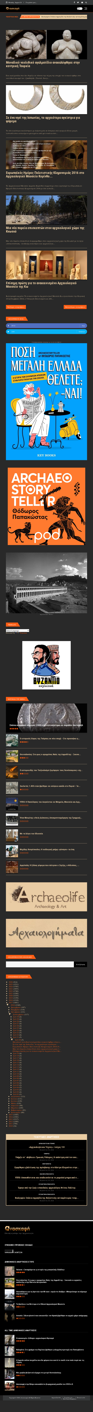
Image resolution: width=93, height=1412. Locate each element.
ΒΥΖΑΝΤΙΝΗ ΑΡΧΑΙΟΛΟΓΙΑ (47, 1184)
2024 (11, 986)
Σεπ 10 (16, 1074)
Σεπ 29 (16, 1019)
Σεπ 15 (16, 1062)
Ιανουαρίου (16, 1112)
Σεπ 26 (16, 1026)
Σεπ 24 (16, 1030)
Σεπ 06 (16, 1083)
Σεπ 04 (16, 1087)
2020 (11, 995)
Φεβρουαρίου (17, 1110)
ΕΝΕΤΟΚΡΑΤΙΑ (46, 1164)
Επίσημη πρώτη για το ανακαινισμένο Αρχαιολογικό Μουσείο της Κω (41, 285)
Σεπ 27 (16, 1023)
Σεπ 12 (16, 1069)
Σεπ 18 (16, 1055)
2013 (11, 1119)
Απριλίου (15, 1105)
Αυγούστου (16, 1096)
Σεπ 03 (16, 1089)
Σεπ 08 (16, 1078)
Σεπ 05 (16, 1085)
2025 (11, 984)
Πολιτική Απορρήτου (69, 1399)
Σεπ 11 (16, 1071)
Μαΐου (14, 1103)
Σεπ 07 (16, 1080)
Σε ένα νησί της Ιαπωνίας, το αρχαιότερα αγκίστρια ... (35, 1044)
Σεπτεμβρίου (18, 1014)
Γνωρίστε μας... (31, 2)
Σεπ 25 (16, 1028)
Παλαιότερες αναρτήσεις (75, 307)
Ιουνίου (14, 1101)
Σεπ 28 (16, 1021)
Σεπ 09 (16, 1076)
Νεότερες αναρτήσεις (15, 307)
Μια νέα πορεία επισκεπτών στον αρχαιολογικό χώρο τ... (37, 1049)
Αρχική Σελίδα (56, 1397)
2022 (11, 991)
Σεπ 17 (16, 1058)
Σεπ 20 (18, 1040)
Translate (23, 633)
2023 (11, 989)
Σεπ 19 (16, 1053)
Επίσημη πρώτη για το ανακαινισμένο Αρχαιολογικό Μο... (37, 1051)
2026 (11, 982)
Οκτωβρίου (16, 1012)
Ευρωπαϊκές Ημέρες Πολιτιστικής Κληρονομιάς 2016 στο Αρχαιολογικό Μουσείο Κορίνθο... (45, 174)
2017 (11, 1002)
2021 (11, 993)
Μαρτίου (15, 1108)
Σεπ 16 (16, 1060)
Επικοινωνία (81, 1397)
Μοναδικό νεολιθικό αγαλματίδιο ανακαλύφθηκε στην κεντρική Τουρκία (43, 64)
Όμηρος (47, 1153)
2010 (11, 1126)
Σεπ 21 (16, 1037)
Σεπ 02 (16, 1092)
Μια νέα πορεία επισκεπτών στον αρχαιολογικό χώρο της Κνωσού (45, 229)
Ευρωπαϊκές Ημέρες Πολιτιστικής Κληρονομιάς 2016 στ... (37, 1046)
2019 (11, 998)
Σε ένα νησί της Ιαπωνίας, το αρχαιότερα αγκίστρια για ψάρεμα (43, 119)
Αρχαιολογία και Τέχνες (47, 1143)
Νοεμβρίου (16, 1009)
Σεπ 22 (16, 1035)
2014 (11, 1117)
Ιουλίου (14, 1098)
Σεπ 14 (16, 1064)
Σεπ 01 (16, 1094)
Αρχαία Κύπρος (83, 17)
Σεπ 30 (16, 1016)
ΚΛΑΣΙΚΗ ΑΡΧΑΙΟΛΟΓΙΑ (47, 1174)
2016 (13, 1005)
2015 (11, 1114)
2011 (11, 1123)
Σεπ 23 (16, 1032)
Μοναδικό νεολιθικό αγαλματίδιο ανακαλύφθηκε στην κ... (37, 1042)
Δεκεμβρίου (16, 1007)
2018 (11, 1000)
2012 (11, 1121)
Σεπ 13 (16, 1067)
